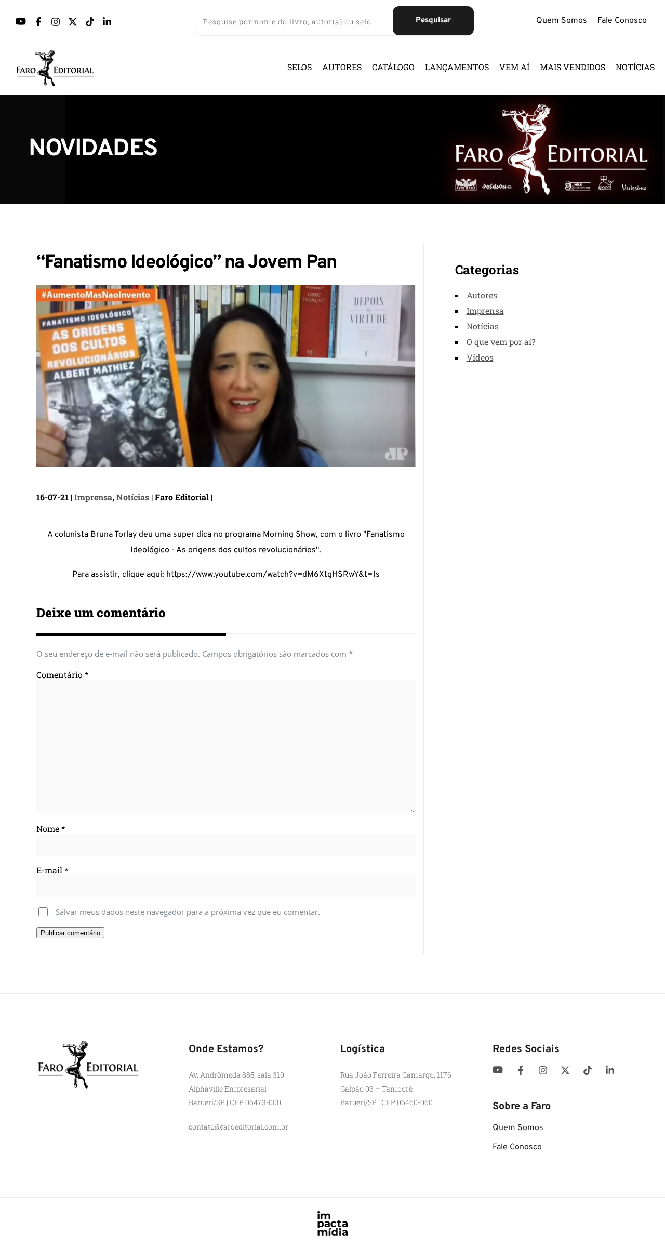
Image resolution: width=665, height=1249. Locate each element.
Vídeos (480, 357)
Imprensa (93, 496)
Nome (50, 828)
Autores (482, 294)
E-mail (52, 870)
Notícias (132, 496)
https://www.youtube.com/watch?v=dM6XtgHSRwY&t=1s (273, 574)
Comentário (62, 674)
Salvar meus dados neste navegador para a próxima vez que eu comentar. (188, 912)
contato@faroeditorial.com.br (238, 1127)
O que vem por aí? (501, 341)
